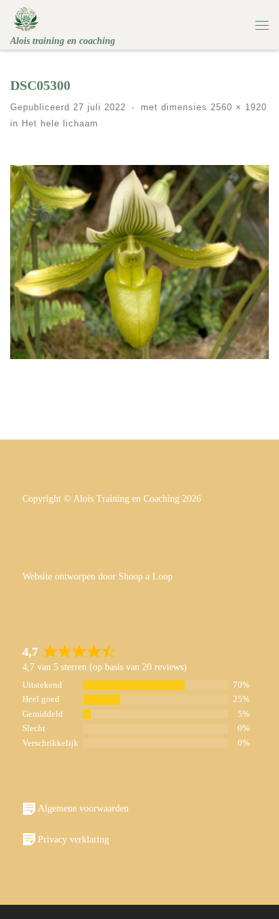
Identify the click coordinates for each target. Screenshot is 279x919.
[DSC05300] (139, 262)
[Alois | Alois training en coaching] (26, 17)
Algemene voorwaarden (83, 808)
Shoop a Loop (146, 576)
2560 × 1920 (237, 107)
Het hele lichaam (58, 123)
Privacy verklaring (73, 839)
